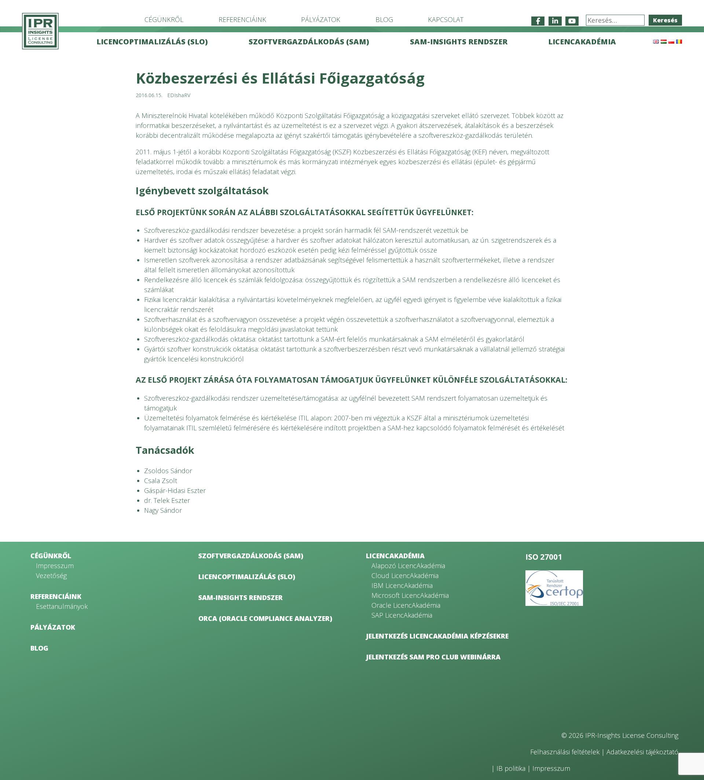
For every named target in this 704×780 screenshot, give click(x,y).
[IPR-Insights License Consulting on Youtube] (572, 21)
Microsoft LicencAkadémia (410, 595)
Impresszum (55, 565)
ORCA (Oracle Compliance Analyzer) (265, 618)
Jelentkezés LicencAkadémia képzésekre (437, 636)
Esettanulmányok (62, 606)
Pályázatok (320, 19)
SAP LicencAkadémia (401, 615)
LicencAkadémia (582, 42)
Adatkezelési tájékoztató (642, 751)
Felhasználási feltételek (565, 751)
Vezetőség (51, 575)
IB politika (510, 768)
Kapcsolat (445, 19)
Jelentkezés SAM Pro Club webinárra (433, 656)
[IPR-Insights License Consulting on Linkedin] (555, 21)
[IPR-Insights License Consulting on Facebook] (537, 21)
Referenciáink (242, 19)
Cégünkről (163, 19)
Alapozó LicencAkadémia (408, 565)
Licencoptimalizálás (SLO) (152, 42)
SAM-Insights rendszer (458, 42)
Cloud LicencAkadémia (405, 575)
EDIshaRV (178, 95)
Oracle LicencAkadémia (405, 605)
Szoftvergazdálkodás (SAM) (309, 42)
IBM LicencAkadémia (402, 585)
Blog (384, 19)
